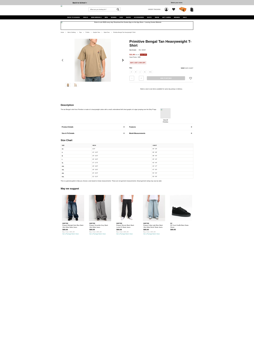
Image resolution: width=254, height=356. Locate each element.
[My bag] (191, 9)
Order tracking (154, 9)
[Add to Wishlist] (190, 78)
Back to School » (80, 3)
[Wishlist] (173, 9)
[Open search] (118, 9)
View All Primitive (165, 121)
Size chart (189, 68)
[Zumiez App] (127, 25)
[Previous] (62, 60)
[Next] (123, 60)
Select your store (176, 2)
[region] (92, 63)
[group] (115, 2)
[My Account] (166, 8)
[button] (92, 60)
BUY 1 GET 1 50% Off (137, 62)
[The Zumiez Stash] (182, 9)
